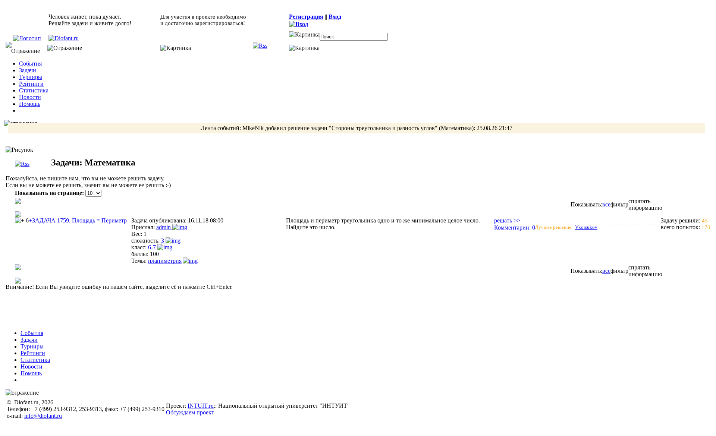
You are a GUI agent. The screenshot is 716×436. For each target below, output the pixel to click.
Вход (335, 16)
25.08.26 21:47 (494, 128)
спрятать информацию (645, 204)
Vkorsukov (586, 227)
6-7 (152, 247)
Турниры (30, 77)
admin (164, 227)
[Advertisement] (363, 307)
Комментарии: (514, 227)
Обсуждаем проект (190, 412)
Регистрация (306, 16)
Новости (30, 97)
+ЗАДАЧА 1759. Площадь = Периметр (78, 220)
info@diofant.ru (43, 416)
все (606, 204)
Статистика (33, 90)
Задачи (27, 70)
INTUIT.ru (201, 405)
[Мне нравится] (19, 220)
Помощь (29, 104)
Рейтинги (31, 83)
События (30, 63)
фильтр (619, 204)
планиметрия (165, 261)
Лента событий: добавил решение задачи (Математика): (356, 128)
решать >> (507, 220)
